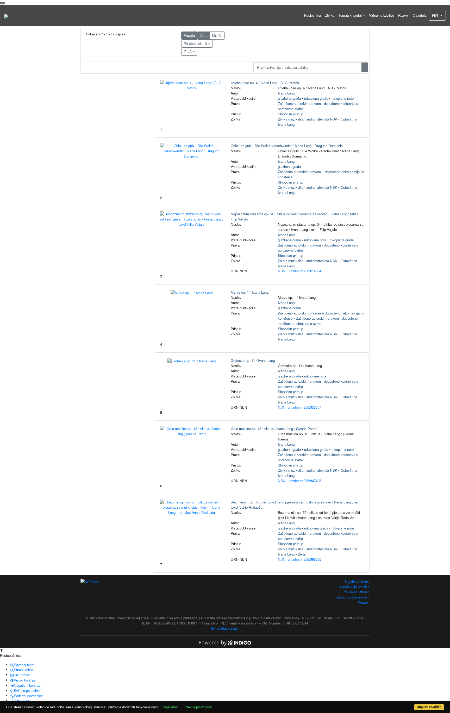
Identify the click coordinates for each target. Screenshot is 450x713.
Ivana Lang (286, 93)
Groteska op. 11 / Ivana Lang (253, 360)
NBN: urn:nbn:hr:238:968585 (299, 559)
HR (435, 15)
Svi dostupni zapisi (225, 628)
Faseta (189, 35)
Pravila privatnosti (356, 591)
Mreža (217, 35)
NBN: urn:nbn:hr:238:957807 (299, 407)
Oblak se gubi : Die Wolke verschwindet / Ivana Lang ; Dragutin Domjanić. (287, 145)
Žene (301, 554)
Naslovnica (312, 15)
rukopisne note (343, 98)
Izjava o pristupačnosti (352, 597)
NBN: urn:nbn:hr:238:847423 (299, 480)
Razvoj (403, 15)
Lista (204, 35)
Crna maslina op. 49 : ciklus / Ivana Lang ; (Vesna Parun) (274, 428)
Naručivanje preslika (354, 586)
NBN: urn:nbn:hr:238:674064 (299, 270)
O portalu (420, 15)
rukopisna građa (316, 98)
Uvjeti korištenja (357, 581)
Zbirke (329, 15)
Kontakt (364, 602)
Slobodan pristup (290, 113)
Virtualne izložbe (381, 15)
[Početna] (6, 15)
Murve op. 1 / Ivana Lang (249, 292)
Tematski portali (350, 15)
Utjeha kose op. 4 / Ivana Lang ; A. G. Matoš (265, 82)
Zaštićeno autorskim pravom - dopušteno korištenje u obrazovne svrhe (318, 321)
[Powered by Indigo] (225, 642)
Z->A (188, 51)
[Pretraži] (364, 67)
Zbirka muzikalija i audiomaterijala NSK (307, 119)
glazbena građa (289, 98)
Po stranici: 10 (195, 43)
